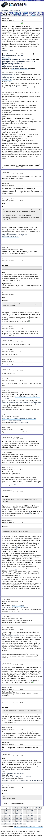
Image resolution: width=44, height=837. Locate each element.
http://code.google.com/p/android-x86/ (15, 636)
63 (28, 821)
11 (40, 808)
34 (2, 816)
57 (6, 821)
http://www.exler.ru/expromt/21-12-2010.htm (21, 397)
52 (28, 818)
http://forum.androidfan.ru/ (12, 63)
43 (35, 816)
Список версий (17, 56)
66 (39, 821)
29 (24, 813)
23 (2, 813)
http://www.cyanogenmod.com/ (13, 773)
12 (2, 810)
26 (13, 813)
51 (24, 818)
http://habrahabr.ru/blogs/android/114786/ (17, 777)
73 (24, 824)
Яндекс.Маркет (15, 87)
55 (39, 818)
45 (2, 818)
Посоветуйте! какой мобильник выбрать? (28, 826)
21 (35, 810)
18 (24, 810)
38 (17, 816)
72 (21, 824)
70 (13, 824)
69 (10, 824)
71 (17, 824)
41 (28, 816)
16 (17, 810)
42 (32, 816)
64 (32, 821)
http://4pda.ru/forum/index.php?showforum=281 (19, 61)
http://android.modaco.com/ (12, 67)
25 (10, 813)
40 (24, 816)
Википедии (25, 87)
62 (24, 821)
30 (28, 813)
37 (13, 816)
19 (28, 810)
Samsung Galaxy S (8, 74)
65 (35, 821)
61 (21, 821)
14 (10, 810)
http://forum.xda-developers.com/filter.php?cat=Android (15, 606)
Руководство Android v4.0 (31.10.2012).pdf (17, 59)
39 (21, 816)
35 (6, 816)
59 (13, 821)
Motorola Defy (7, 79)
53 (32, 818)
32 (35, 813)
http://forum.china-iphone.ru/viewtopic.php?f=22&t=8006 (22, 402)
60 (17, 821)
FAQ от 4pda (6, 58)
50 (21, 818)
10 (36, 808)
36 (10, 816)
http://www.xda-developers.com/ (14, 65)
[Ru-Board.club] (14, 7)
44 (39, 816)
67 (2, 824)
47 (10, 818)
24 (6, 813)
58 (10, 821)
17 (21, 810)
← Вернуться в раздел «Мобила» (10, 10)
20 (32, 810)
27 (17, 813)
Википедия (6, 56)
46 (6, 818)
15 (13, 810)
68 (6, 824)
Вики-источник (7, 50)
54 (35, 818)
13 (6, 810)
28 (21, 813)
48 (13, 818)
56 (2, 821)
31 (32, 813)
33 (39, 813)
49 (17, 818)
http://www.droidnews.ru (20, 69)
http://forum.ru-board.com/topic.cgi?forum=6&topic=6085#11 (14, 236)
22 (39, 810)
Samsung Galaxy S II (9, 78)
